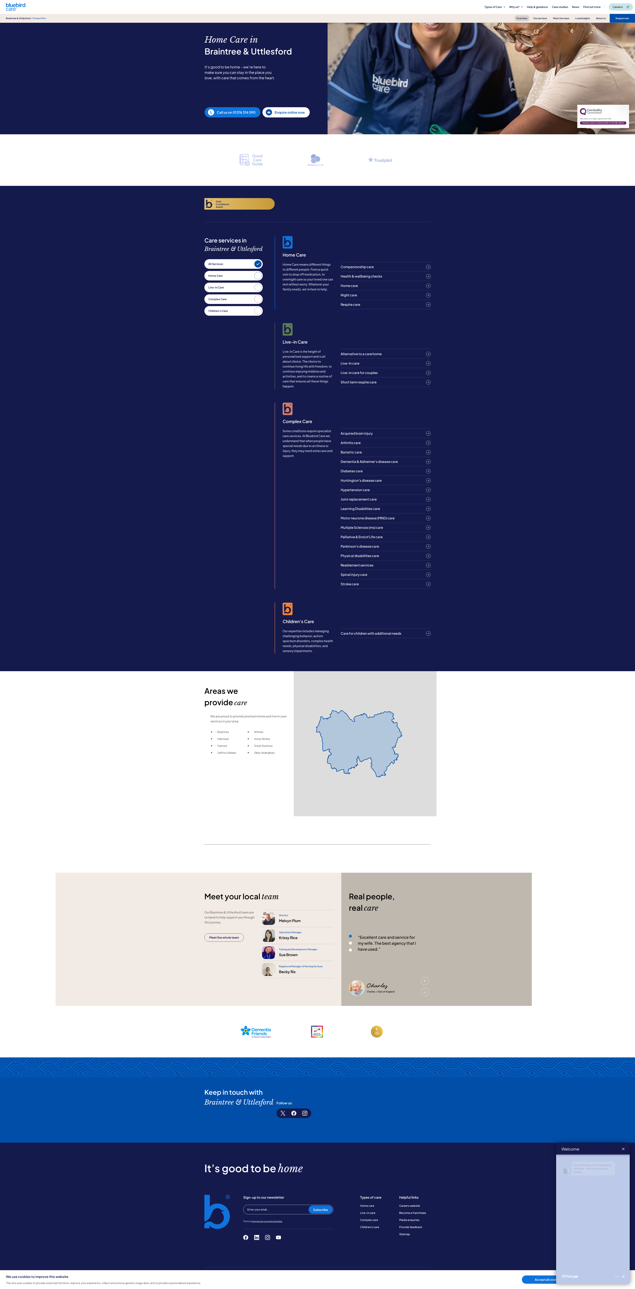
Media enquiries (409, 1220)
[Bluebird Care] (15, 10)
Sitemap (404, 1234)
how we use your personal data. (267, 1221)
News (575, 7)
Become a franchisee (412, 1212)
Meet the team (561, 18)
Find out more (592, 7)
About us (601, 18)
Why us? (514, 7)
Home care (367, 1205)
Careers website (409, 1205)
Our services (540, 18)
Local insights (582, 18)
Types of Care (493, 7)
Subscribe (320, 1210)
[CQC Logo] (591, 114)
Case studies (560, 7)
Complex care (369, 1220)
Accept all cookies (548, 1279)
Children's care (369, 1227)
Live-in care (367, 1212)
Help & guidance (537, 7)
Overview (521, 18)
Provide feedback (410, 1227)
